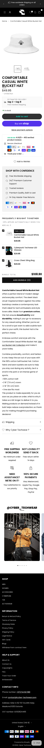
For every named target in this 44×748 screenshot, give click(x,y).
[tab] (17, 565)
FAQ (3, 672)
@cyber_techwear (22, 508)
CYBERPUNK (6, 596)
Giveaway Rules (8, 624)
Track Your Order (9, 676)
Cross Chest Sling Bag (24, 260)
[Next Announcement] (40, 3)
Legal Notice (7, 636)
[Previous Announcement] (3, 3)
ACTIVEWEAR (7, 604)
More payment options (22, 130)
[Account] (9, 12)
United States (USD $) (21, 722)
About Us (5, 660)
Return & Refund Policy (11, 616)
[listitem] (22, 4)
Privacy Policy (7, 628)
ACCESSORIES (7, 592)
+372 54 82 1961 (23, 692)
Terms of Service (9, 620)
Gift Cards (6, 640)
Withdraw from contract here (14, 647)
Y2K (3, 600)
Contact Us (6, 664)
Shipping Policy (8, 632)
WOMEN (5, 588)
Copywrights (7, 668)
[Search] (35, 12)
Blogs (4, 643)
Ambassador (7, 679)
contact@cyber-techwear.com (22, 697)
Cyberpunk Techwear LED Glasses (25, 249)
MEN (3, 584)
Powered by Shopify (22, 742)
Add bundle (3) (22, 280)
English (21, 726)
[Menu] (4, 12)
